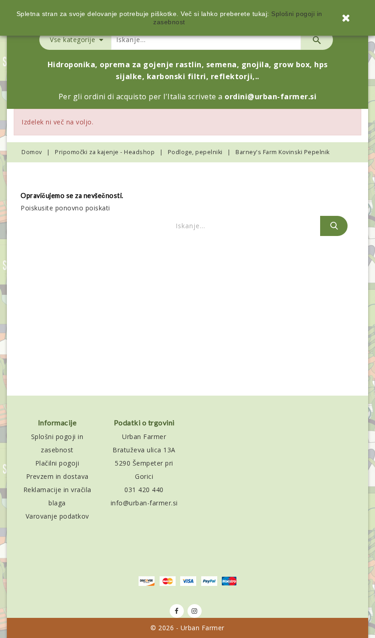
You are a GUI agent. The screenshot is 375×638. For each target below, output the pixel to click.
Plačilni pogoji (57, 463)
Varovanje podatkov (57, 516)
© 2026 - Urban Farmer (187, 627)
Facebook (177, 611)
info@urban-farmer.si (144, 503)
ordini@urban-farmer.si (270, 96)
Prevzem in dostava (57, 476)
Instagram (195, 611)
